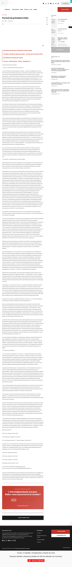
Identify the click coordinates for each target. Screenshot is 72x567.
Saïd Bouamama (60, 23)
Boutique (53, 15)
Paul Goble (4, 21)
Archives (4, 14)
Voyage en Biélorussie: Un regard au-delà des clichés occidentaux (60, 83)
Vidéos (21, 9)
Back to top (70, 523)
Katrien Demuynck (61, 44)
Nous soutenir (64, 9)
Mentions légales (41, 539)
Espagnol (65, 547)
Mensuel (14, 500)
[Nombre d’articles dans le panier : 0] (70, 21)
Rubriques (7, 9)
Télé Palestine (15, 9)
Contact (39, 533)
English (68, 547)
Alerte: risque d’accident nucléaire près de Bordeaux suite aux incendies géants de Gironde (60, 91)
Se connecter (65, 3)
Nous (31, 9)
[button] (23, 518)
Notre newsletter (61, 535)
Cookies (39, 542)
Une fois (32, 500)
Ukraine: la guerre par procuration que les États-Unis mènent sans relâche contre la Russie (60, 61)
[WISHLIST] (70, 24)
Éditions (26, 9)
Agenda (35, 9)
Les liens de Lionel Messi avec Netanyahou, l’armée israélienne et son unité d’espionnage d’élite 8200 (60, 69)
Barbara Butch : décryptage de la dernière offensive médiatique (58, 77)
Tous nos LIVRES (59, 49)
